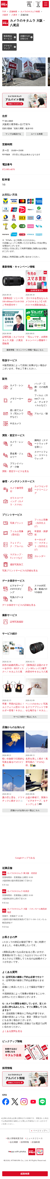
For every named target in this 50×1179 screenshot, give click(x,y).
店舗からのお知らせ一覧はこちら (25, 810)
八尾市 (14, 15)
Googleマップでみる (25, 858)
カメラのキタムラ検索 (30, 12)
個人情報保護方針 (15, 1138)
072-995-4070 (8, 169)
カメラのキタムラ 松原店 (18, 891)
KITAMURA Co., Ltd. (19, 1160)
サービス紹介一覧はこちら (25, 717)
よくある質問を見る (12, 1031)
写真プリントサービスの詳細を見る (20, 570)
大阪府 (5, 15)
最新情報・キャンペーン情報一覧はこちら (25, 350)
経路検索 (25, 1173)
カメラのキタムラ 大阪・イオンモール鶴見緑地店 (27, 910)
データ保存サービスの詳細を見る (19, 605)
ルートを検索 (37, 134)
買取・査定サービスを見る (15, 471)
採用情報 (25, 1142)
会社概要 (14, 1142)
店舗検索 (29, 2)
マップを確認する (13, 134)
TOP (4, 12)
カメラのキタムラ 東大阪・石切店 (22, 873)
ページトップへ (40, 1130)
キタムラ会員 (38, 2)
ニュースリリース (34, 1138)
